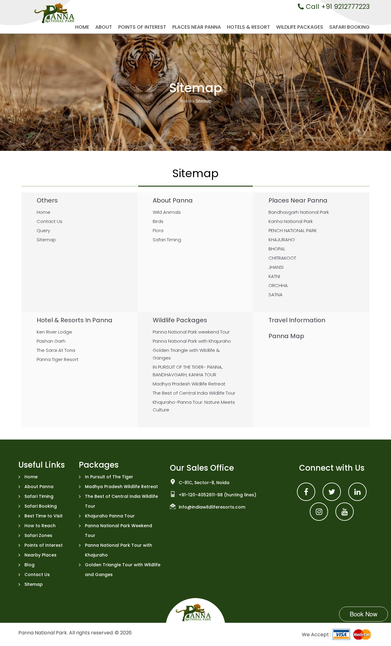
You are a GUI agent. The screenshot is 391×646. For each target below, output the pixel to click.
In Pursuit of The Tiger (109, 477)
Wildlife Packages (299, 27)
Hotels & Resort (248, 27)
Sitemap (33, 584)
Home (82, 27)
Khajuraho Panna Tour (110, 516)
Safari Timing (38, 496)
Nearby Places (40, 555)
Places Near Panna (196, 27)
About (103, 27)
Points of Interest (142, 27)
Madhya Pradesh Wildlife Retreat (121, 487)
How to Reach (40, 526)
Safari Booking (349, 27)
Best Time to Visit (43, 516)
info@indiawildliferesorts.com (212, 507)
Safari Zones (38, 535)
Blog (29, 565)
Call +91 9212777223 (337, 7)
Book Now (363, 613)
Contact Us (37, 574)
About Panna (38, 487)
